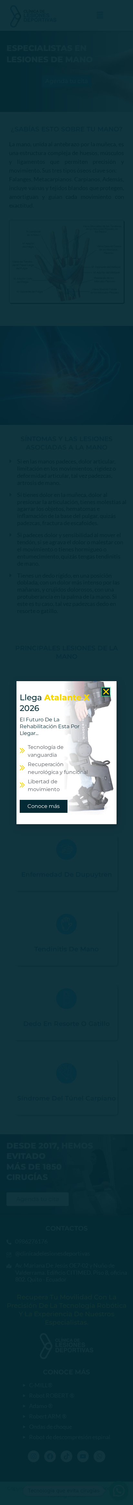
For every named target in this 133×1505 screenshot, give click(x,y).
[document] (66, 752)
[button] (106, 692)
